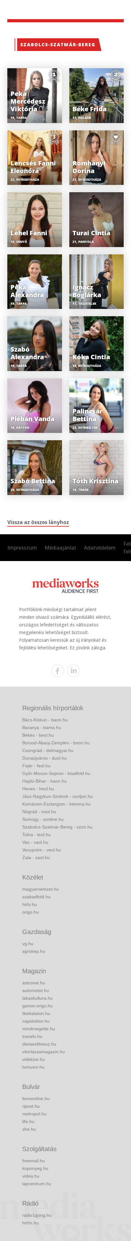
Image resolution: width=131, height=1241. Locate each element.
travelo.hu (32, 1036)
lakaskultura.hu (37, 998)
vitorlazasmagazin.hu (43, 1051)
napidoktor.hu (36, 1021)
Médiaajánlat (60, 547)
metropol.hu (34, 1113)
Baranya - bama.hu (41, 727)
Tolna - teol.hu (36, 834)
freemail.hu (33, 1160)
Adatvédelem (100, 547)
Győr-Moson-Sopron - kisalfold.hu (56, 773)
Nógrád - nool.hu (39, 811)
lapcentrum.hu (36, 1183)
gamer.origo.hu (37, 1005)
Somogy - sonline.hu (43, 819)
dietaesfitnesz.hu (39, 1044)
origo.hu (30, 912)
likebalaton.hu (36, 1013)
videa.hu (30, 1176)
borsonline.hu (36, 1098)
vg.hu (27, 943)
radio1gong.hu (37, 1215)
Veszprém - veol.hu (41, 849)
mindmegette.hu (38, 1028)
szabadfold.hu (36, 896)
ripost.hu (31, 1106)
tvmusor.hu (33, 1066)
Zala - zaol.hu (36, 857)
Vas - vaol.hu (35, 842)
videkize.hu (33, 1059)
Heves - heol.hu (38, 788)
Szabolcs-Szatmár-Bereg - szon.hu (57, 826)
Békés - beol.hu (38, 735)
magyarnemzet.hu (40, 889)
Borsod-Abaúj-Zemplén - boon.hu (56, 742)
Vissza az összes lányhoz (38, 522)
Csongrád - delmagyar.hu (47, 750)
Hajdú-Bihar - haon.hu (44, 781)
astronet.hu (33, 982)
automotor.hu (35, 990)
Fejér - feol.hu (36, 765)
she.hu (29, 1129)
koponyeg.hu (35, 1168)
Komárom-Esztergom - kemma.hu (56, 804)
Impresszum (22, 547)
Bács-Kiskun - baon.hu (45, 719)
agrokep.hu (33, 951)
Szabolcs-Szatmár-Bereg (57, 44)
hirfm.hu (30, 1222)
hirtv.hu (29, 904)
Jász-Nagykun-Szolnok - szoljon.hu (57, 796)
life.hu (28, 1121)
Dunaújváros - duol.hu (44, 758)
